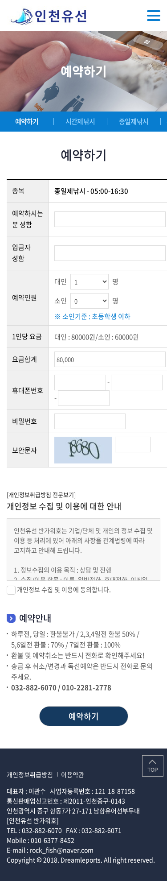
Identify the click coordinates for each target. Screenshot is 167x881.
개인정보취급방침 (30, 774)
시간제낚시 (80, 121)
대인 (60, 281)
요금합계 (24, 359)
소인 (60, 301)
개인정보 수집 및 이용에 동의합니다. (64, 589)
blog (72, 869)
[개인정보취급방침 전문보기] (41, 494)
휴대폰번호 (27, 390)
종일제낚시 (133, 121)
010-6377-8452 (52, 840)
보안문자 (24, 450)
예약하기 (27, 121)
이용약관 (72, 774)
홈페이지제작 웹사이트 (36, 869)
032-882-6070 (42, 830)
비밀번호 (24, 421)
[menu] (153, 15)
